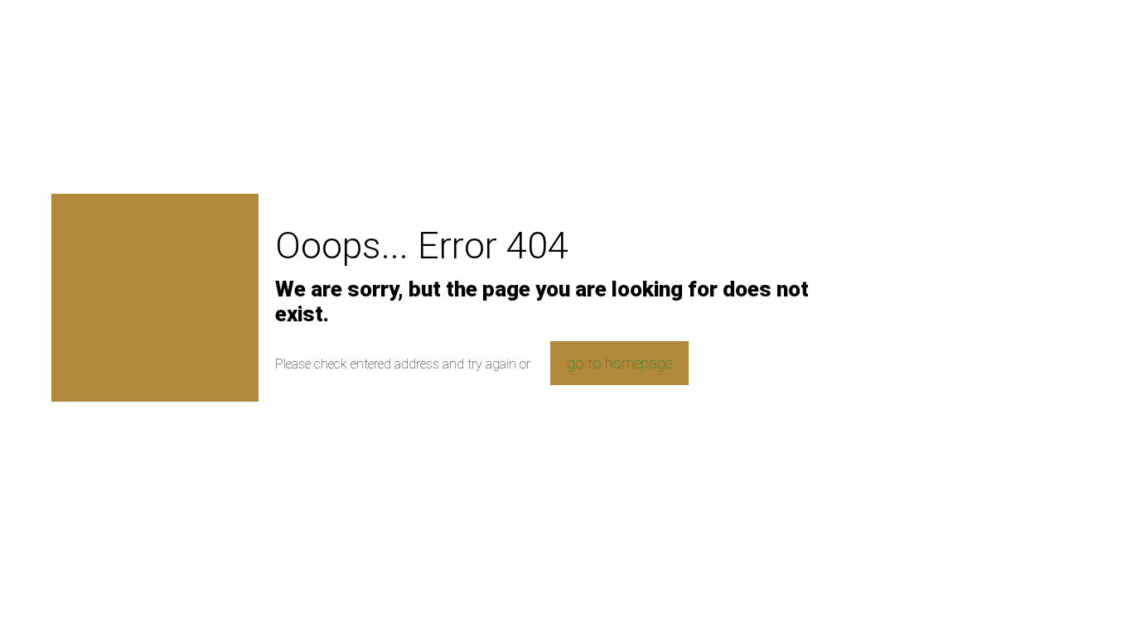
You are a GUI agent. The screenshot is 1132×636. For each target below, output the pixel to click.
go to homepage (619, 363)
